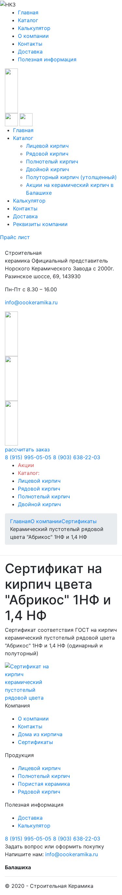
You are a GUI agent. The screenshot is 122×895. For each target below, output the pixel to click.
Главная (28, 12)
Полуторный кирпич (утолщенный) (71, 177)
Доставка (30, 51)
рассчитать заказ (27, 449)
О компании (33, 36)
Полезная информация (47, 59)
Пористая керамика (44, 784)
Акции (26, 465)
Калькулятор (34, 28)
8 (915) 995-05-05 (28, 457)
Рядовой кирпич (47, 153)
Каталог (28, 20)
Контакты (30, 43)
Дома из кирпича (40, 734)
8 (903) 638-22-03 (76, 457)
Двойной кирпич (47, 169)
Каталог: (28, 473)
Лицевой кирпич (47, 146)
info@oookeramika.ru (31, 302)
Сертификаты (35, 742)
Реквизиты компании (40, 224)
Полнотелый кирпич (52, 161)
